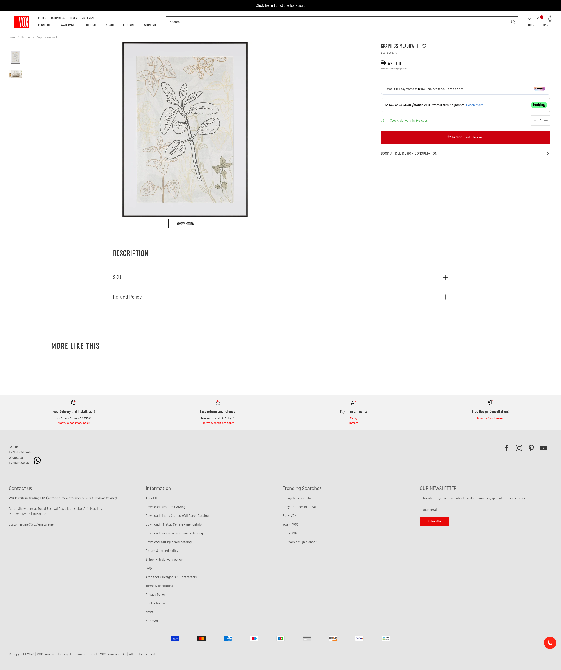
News (149, 612)
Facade (109, 25)
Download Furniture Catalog (165, 507)
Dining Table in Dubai (297, 498)
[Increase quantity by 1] (546, 120)
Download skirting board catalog (169, 542)
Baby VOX (289, 515)
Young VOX (290, 524)
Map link (96, 508)
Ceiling (91, 25)
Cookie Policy (155, 603)
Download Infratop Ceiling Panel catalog (174, 524)
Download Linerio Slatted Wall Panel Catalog (177, 515)
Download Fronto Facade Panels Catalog (174, 533)
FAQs (149, 568)
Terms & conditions (159, 586)
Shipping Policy (399, 69)
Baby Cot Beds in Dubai (299, 507)
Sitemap (152, 621)
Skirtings (150, 25)
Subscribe (434, 521)
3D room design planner (299, 542)
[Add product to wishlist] (424, 46)
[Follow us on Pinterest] (531, 447)
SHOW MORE (185, 223)
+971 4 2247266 (20, 452)
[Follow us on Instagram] (518, 447)
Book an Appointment (490, 418)
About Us (152, 498)
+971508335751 (19, 463)
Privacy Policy (155, 594)
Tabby (353, 418)
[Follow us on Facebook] (506, 447)
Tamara (353, 423)
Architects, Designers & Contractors (171, 577)
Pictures (25, 37)
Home (12, 37)
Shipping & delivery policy (164, 559)
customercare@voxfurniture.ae (31, 524)
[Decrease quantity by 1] (535, 120)
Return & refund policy (162, 551)
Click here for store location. (280, 5)
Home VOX (290, 533)
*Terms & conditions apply (74, 423)
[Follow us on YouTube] (543, 447)
